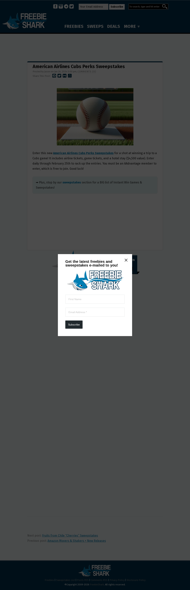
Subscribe (74, 324)
